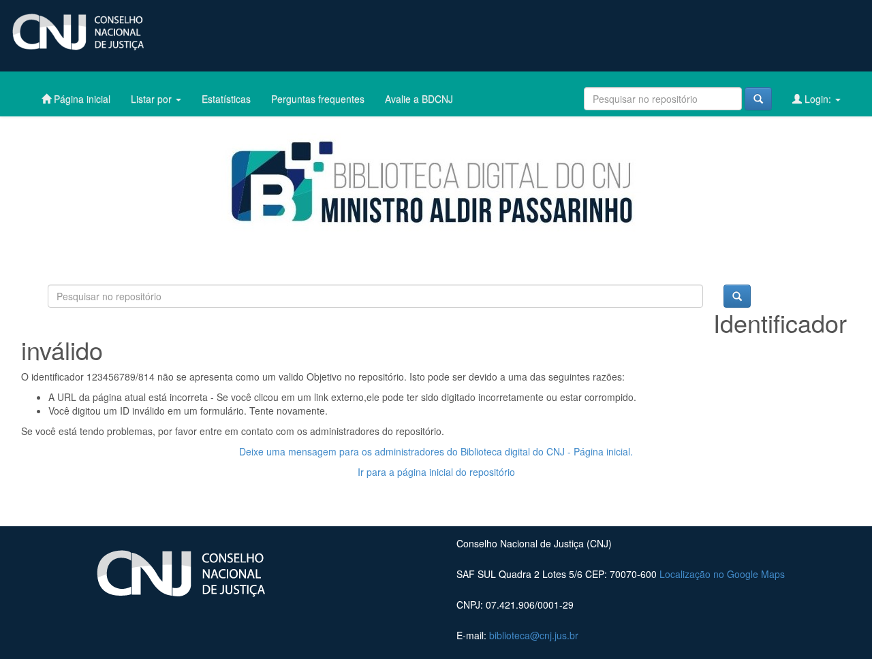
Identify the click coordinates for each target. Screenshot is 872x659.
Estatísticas (226, 99)
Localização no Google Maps (722, 574)
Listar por (152, 99)
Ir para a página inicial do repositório (436, 472)
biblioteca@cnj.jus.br (533, 635)
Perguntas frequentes (317, 99)
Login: (818, 99)
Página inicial (80, 99)
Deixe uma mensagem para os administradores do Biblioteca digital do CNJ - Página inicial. (436, 451)
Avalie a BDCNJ (419, 99)
